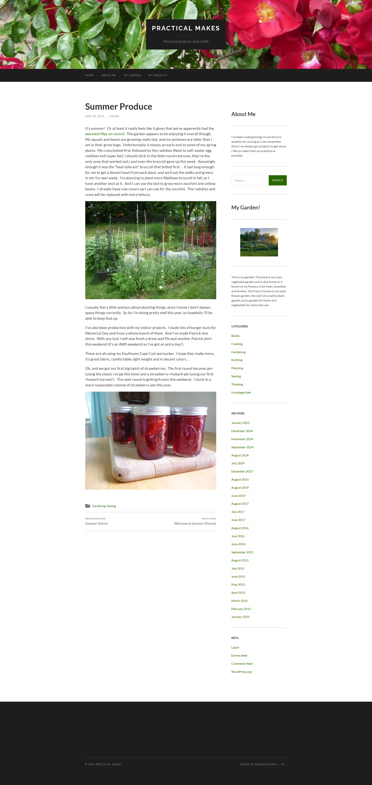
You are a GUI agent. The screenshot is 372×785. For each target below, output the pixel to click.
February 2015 (241, 609)
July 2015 (237, 568)
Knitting (236, 360)
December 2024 (242, 431)
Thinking (237, 384)
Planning (237, 368)
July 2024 (237, 463)
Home (89, 75)
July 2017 (237, 511)
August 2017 (240, 503)
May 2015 (238, 584)
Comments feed (241, 663)
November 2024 (242, 439)
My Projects (157, 75)
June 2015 (238, 576)
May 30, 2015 (95, 116)
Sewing (111, 506)
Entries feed (239, 655)
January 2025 (240, 423)
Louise (114, 116)
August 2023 (240, 479)
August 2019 (240, 487)
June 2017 (238, 520)
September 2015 (242, 552)
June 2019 (238, 495)
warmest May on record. (105, 134)
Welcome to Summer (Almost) (195, 521)
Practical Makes (186, 28)
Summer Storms (96, 521)
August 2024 (240, 455)
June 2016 (238, 544)
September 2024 (242, 447)
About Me (109, 75)
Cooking (237, 344)
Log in (235, 647)
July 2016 (237, 536)
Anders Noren (266, 764)
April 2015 (238, 592)
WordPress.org (241, 671)
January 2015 (240, 616)
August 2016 (240, 528)
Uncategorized (241, 392)
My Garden (132, 75)
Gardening (99, 506)
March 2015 (239, 600)
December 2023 (242, 471)
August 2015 (240, 560)
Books (235, 335)
